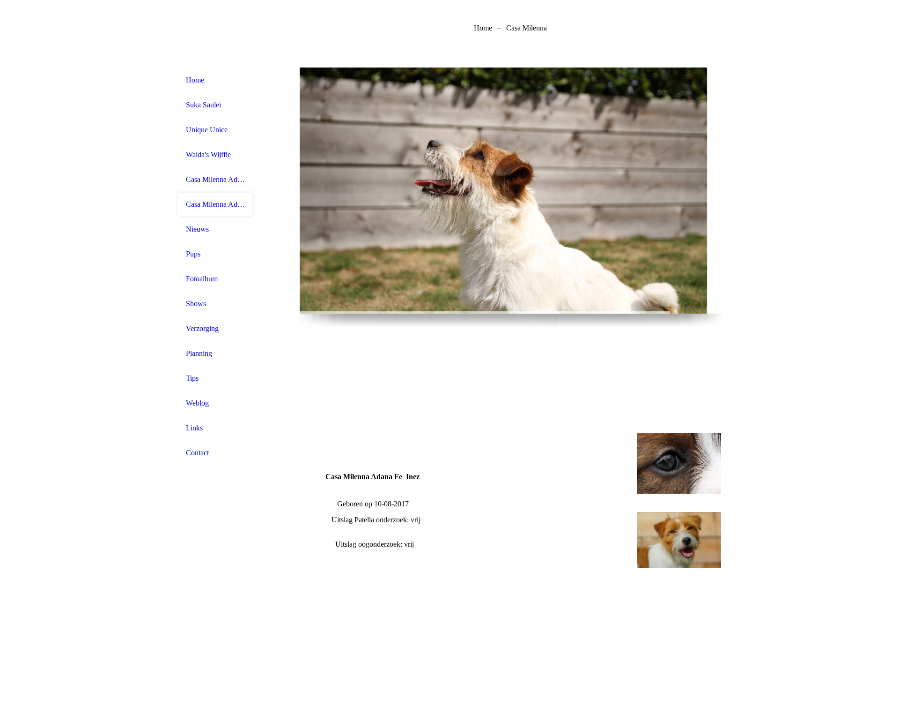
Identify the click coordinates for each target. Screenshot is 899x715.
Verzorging (202, 328)
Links (194, 428)
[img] (510, 191)
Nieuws (197, 229)
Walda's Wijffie (208, 154)
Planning (199, 353)
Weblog (197, 403)
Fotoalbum (202, 279)
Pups (193, 254)
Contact (197, 453)
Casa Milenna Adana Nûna (215, 179)
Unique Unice (207, 130)
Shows (196, 304)
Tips (192, 378)
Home (195, 80)
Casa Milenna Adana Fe (215, 204)
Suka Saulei (203, 105)
